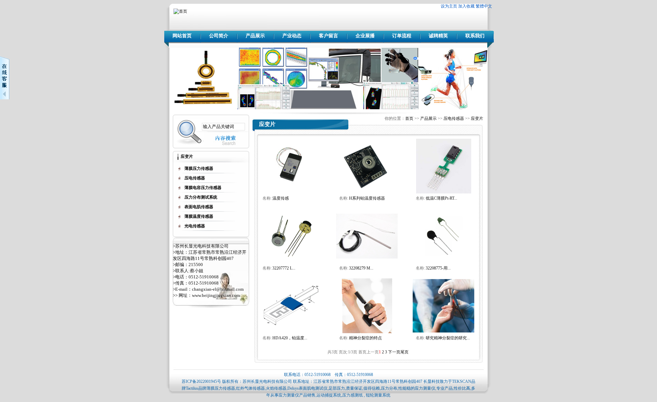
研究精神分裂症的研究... (448, 338)
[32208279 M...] (367, 257)
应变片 (477, 118)
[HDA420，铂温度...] (290, 324)
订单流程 (401, 35)
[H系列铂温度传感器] (367, 190)
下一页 (394, 352)
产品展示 (255, 35)
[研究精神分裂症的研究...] (443, 331)
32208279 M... (361, 268)
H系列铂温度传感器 (367, 198)
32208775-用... (438, 268)
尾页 (404, 352)
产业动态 (291, 35)
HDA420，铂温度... (289, 338)
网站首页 (182, 35)
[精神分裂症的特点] (367, 331)
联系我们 (475, 35)
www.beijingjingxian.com (216, 295)
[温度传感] (290, 185)
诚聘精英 (438, 35)
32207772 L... (283, 268)
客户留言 (328, 35)
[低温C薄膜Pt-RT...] (443, 192)
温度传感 (280, 198)
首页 (409, 118)
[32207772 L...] (290, 260)
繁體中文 (484, 6)
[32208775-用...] (443, 254)
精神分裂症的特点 (365, 338)
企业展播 (365, 35)
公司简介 (218, 35)
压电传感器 (453, 118)
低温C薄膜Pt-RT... (441, 198)
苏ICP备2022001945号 (201, 381)
